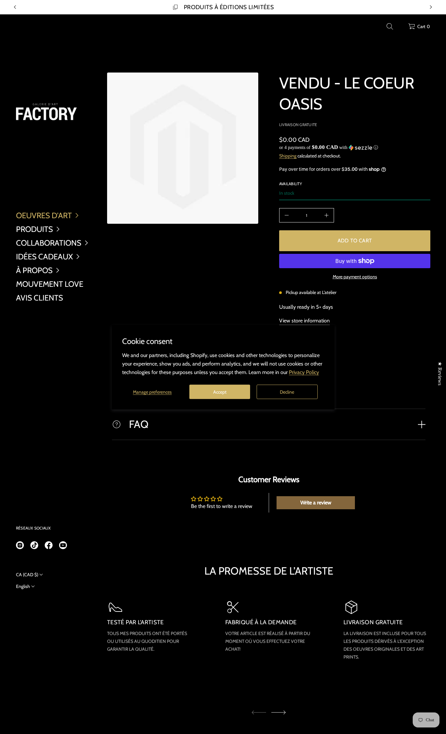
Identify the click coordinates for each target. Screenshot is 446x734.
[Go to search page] (390, 26)
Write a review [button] (315, 502)
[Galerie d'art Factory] (46, 111)
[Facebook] (48, 545)
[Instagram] (20, 545)
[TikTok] (34, 545)
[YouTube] (63, 545)
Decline (287, 392)
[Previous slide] (15, 7)
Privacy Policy (304, 372)
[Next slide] (278, 712)
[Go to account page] (401, 28)
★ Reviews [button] (440, 373)
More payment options (355, 277)
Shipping (287, 156)
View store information (304, 321)
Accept (220, 392)
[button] (390, 26)
